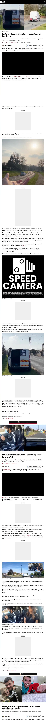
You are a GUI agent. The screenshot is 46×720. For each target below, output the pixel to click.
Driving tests (5, 497)
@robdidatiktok (16, 76)
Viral (12, 418)
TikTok (8, 106)
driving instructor (7, 469)
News (7, 31)
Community (8, 452)
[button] (43, 45)
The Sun (24, 245)
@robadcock (29, 76)
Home (3, 31)
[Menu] (44, 1)
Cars (6, 418)
